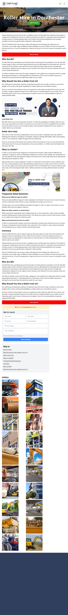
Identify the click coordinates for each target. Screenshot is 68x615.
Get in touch (34, 23)
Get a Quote (34, 302)
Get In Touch (34, 54)
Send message (25, 339)
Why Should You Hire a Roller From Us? (15, 352)
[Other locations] (60, 3)
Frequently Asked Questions (12, 361)
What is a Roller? (8, 358)
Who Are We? (7, 350)
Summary (6, 364)
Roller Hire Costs (8, 355)
